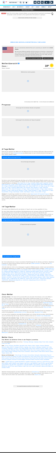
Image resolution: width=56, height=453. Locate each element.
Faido (47, 341)
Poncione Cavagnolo (6, 359)
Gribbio (46, 348)
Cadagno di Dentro (19, 347)
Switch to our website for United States (34, 58)
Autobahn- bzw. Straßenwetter (43, 315)
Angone (37, 345)
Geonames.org (35, 371)
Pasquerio (43, 350)
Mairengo (31, 341)
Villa (11, 352)
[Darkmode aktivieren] (51, 2)
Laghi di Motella (12, 363)
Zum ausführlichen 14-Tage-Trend (11, 256)
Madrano (8, 350)
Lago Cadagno (20, 363)
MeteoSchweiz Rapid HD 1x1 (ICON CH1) (19, 280)
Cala (30, 347)
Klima (37, 6)
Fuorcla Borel (31, 355)
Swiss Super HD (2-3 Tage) (24, 183)
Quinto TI (36, 351)
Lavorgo (51, 348)
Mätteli (25, 350)
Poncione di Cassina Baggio (18, 359)
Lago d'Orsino (41, 363)
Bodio (8, 347)
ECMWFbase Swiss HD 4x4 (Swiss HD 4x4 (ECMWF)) (14, 274)
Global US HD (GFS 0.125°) (32, 278)
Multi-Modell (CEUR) (18, 191)
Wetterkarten (5, 332)
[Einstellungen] (35, 2)
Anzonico (42, 345)
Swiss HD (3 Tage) (6, 187)
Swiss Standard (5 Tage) (37, 187)
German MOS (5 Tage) (40, 191)
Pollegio (10, 351)
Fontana (38, 348)
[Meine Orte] (26, 2)
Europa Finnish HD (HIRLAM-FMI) (21, 277)
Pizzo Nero (12, 358)
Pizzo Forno (51, 356)
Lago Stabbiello (33, 363)
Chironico (15, 348)
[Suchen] (20, 2)
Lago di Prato (11, 366)
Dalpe (40, 341)
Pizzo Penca (18, 358)
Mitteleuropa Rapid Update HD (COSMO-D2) (15, 271)
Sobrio (51, 351)
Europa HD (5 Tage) (49, 186)
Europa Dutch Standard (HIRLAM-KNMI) (35, 275)
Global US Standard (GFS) (38, 269)
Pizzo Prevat (32, 358)
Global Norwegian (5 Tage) (34, 190)
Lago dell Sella (12, 364)
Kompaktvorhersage (18, 153)
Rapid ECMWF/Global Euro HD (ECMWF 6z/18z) (20, 269)
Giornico (42, 348)
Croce (3, 343)
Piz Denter (13, 356)
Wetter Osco (31, 319)
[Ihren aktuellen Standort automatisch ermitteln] (23, 2)
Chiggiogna (10, 348)
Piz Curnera (8, 356)
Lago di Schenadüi (36, 366)
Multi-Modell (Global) (29, 191)
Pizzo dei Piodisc (40, 358)
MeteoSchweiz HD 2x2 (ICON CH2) (37, 280)
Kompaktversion (22, 323)
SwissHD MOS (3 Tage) (7, 191)
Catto (50, 347)
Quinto (32, 351)
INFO (53, 68)
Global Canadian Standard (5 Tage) (35, 188)
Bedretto (47, 345)
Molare (17, 350)
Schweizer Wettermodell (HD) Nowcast (20, 187)
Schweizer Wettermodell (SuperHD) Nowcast (42, 183)
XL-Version (38, 325)
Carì (6, 343)
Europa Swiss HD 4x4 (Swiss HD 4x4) (41, 272)
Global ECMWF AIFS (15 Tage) (36, 186)
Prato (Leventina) (25, 351)
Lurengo (4, 350)
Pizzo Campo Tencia (35, 356)
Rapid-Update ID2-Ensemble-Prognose (40, 194)
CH (6, 1)
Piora (3, 351)
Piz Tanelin (19, 356)
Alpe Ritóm (16, 345)
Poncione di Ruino (39, 359)
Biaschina (4, 347)
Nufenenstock (43, 355)
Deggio (27, 348)
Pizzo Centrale (44, 356)
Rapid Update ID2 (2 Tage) (8, 184)
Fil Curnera (24, 355)
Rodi (9, 343)
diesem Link (37, 374)
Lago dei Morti (5, 364)
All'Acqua (11, 345)
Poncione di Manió (30, 359)
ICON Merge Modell (35, 184)
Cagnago (26, 347)
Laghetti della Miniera (19, 361)
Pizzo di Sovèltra (48, 358)
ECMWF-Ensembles (35, 263)
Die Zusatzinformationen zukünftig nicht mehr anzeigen (28, 386)
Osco (34, 350)
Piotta (6, 351)
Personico (48, 350)
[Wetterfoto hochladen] (38, 2)
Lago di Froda (44, 364)
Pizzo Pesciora (25, 358)
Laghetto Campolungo (30, 361)
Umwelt (43, 6)
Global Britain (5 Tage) (47, 190)
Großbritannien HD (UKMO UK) (17, 278)
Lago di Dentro (36, 364)
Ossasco (38, 350)
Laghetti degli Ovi (9, 361)
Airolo (6, 345)
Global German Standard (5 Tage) (19, 190)
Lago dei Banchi (49, 363)
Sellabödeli (46, 359)
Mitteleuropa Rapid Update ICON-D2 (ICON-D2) (37, 271)
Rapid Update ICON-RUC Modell (22, 184)
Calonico (34, 347)
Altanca (30, 345)
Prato (43, 341)
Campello (51, 341)
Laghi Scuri (39, 361)
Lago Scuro (26, 363)
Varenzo (7, 352)
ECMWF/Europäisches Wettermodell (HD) (18, 186)
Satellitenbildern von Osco (20, 312)
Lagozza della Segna (46, 366)
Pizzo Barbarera (26, 356)
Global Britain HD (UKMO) (18, 275)
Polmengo (25, 341)
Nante (28, 350)
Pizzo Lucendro (5, 358)
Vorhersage (6, 6)
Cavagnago (4, 348)
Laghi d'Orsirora (46, 361)
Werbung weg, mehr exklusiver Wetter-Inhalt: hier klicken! (28, 42)
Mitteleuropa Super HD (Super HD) (23, 272)
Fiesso (33, 348)
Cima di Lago (18, 355)
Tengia (3, 352)
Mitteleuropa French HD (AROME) (36, 274)
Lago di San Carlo (27, 366)
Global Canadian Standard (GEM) (38, 277)
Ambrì (33, 345)
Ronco (43, 351)
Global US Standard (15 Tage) (19, 188)
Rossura (47, 351)
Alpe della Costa (23, 345)
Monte (21, 350)
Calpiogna (36, 341)
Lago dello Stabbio (28, 364)
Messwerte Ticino (39, 312)
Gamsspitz (37, 355)
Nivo (32, 350)
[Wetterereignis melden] (42, 2)
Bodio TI (12, 347)
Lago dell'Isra (20, 364)
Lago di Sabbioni (18, 366)
